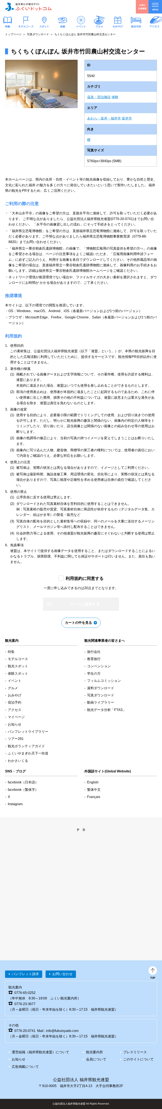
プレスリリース (135, 1052)
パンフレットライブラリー (28, 731)
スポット (44, 26)
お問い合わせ (62, 974)
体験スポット (18, 673)
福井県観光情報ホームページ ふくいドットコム (28, 7)
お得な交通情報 (142, 6)
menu (155, 9)
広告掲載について (25, 1066)
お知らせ (14, 724)
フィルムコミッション (104, 680)
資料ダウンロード (100, 688)
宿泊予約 (136, 26)
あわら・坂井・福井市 (104, 118)
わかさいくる (18, 760)
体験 (62, 26)
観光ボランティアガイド (26, 746)
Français (93, 797)
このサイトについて (138, 1059)
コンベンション (99, 666)
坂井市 (127, 118)
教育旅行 (94, 659)
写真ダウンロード (38, 34)
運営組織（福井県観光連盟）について (40, 1052)
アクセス (154, 26)
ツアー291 (16, 739)
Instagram (15, 804)
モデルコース (26, 26)
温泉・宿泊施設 (99, 97)
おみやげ (118, 26)
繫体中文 (94, 789)
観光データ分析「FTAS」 (106, 710)
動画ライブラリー (100, 702)
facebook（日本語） (23, 782)
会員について (96, 1059)
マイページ (16, 717)
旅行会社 (94, 652)
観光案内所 (94, 1052)
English (93, 782)
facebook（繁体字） (23, 789)
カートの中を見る (78, 622)
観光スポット (18, 666)
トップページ (13, 34)
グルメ (99, 26)
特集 (7, 26)
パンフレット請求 (25, 974)
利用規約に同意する (85, 578)
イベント (81, 26)
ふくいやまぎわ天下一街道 (28, 753)
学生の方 (94, 673)
